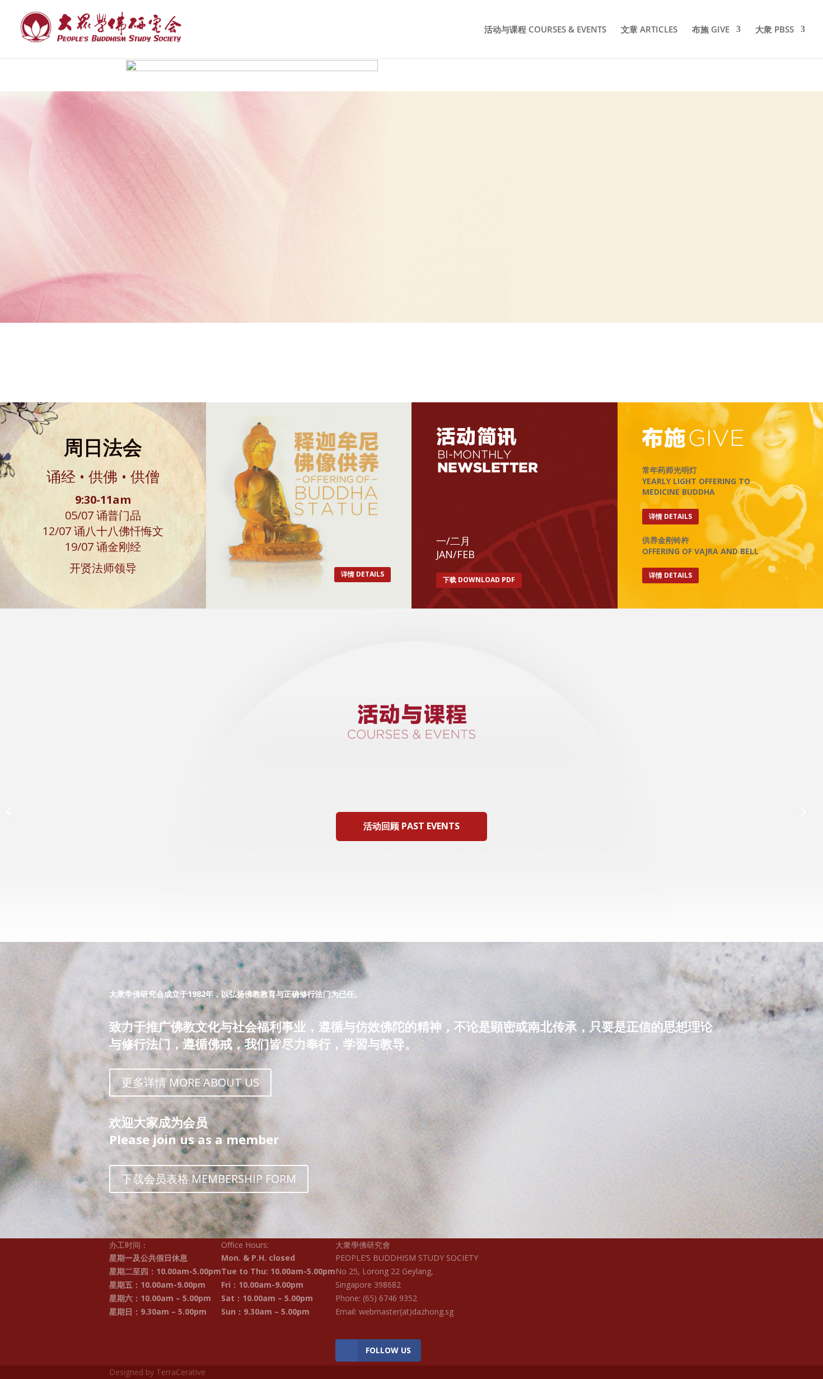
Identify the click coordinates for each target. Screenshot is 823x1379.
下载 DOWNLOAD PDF (479, 579)
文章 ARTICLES (649, 30)
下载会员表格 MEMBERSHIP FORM (208, 1178)
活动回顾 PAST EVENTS (411, 826)
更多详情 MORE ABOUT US (190, 1082)
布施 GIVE (711, 30)
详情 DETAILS (362, 574)
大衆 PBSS (774, 30)
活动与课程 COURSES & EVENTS (545, 30)
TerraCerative (180, 1372)
